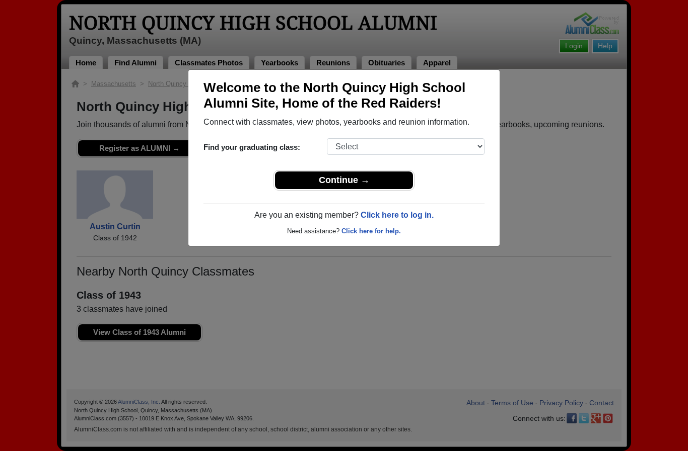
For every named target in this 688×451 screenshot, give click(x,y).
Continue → (344, 180)
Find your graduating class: (251, 147)
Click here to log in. (397, 215)
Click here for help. (371, 231)
